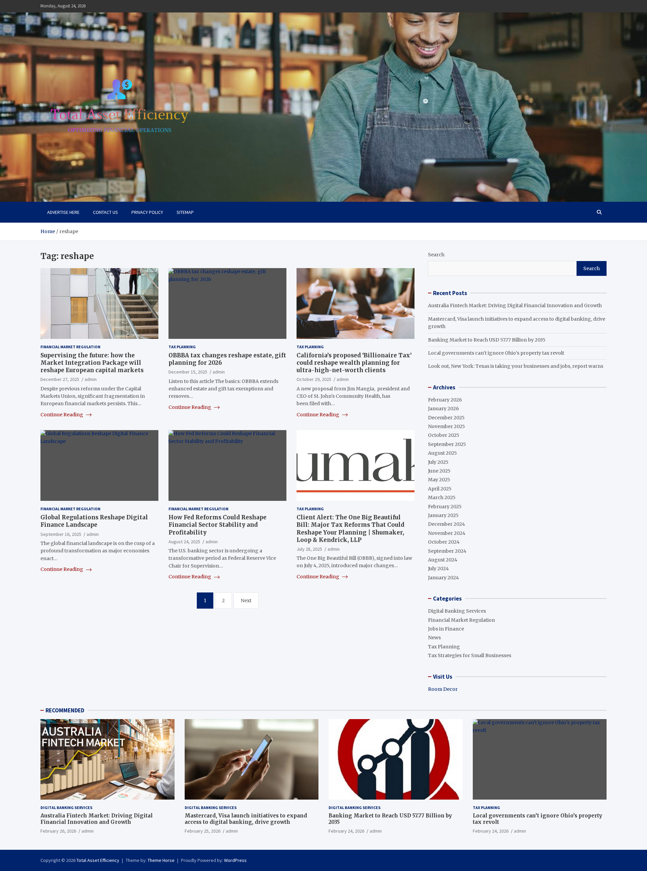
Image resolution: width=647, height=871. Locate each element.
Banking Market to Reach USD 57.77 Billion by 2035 (487, 340)
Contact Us (105, 212)
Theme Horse (161, 860)
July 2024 (438, 569)
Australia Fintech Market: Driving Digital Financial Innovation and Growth (515, 305)
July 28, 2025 (309, 549)
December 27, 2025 (59, 379)
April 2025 (440, 489)
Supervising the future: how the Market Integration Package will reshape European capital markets (92, 363)
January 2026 (443, 409)
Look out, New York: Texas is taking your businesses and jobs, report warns (515, 366)
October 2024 (444, 542)
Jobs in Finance (446, 629)
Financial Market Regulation (70, 346)
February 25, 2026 (202, 831)
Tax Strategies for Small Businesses (469, 655)
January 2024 (443, 578)
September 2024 (447, 551)
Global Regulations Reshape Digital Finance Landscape (94, 521)
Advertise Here (63, 212)
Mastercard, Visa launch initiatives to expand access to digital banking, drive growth (246, 819)
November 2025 (446, 426)
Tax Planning (182, 346)
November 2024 (446, 533)
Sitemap (185, 212)
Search (436, 255)
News (434, 638)
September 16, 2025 (60, 534)
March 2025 (442, 497)
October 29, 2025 (314, 379)
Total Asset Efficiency (97, 860)
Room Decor (443, 689)
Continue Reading (62, 415)
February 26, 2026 (58, 831)
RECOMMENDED (64, 710)
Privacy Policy (147, 212)
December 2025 (446, 418)
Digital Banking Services (457, 611)
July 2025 (438, 462)
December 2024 (446, 524)
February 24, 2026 (346, 831)
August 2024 (442, 560)
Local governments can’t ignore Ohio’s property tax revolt (496, 353)
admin (91, 379)
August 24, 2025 (184, 542)
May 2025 (439, 480)
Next (246, 601)
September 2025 (447, 444)
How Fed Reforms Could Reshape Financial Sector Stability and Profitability (217, 525)
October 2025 (443, 435)
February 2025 (445, 507)
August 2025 (442, 453)
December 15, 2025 (187, 372)
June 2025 (439, 471)
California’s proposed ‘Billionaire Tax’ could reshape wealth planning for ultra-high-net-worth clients (354, 363)
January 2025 (443, 515)
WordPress (235, 860)
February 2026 (445, 400)
